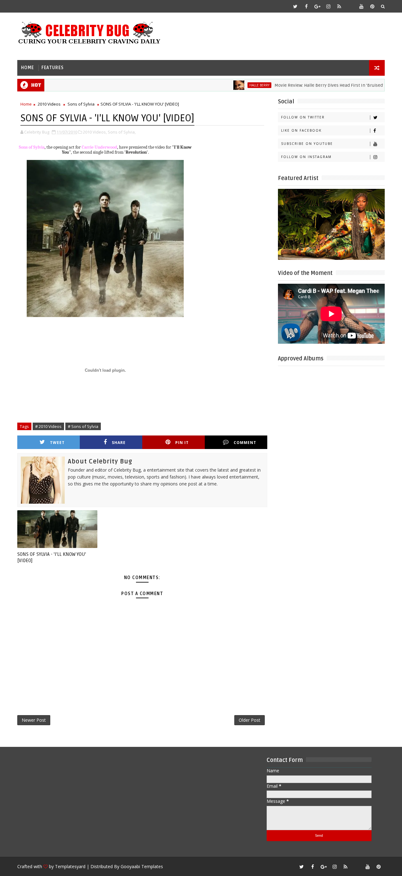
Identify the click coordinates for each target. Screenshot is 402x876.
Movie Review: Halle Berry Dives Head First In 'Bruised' (314, 85)
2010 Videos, (95, 132)
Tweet (57, 442)
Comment (245, 442)
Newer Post (34, 720)
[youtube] (361, 6)
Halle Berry (245, 85)
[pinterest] (372, 6)
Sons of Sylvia (81, 104)
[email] (350, 6)
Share (119, 442)
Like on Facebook (301, 130)
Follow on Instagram (306, 157)
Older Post (249, 720)
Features (52, 67)
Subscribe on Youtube (307, 143)
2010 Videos (49, 104)
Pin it (182, 442)
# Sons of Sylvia (83, 426)
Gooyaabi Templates (142, 866)
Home (27, 67)
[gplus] (317, 6)
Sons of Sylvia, (122, 132)
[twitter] (295, 6)
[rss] (339, 6)
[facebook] (306, 6)
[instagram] (328, 6)
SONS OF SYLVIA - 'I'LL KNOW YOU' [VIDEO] (51, 557)
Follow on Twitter (303, 117)
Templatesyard (70, 866)
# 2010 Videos (48, 426)
